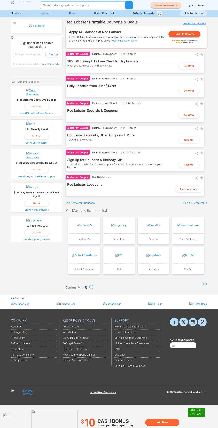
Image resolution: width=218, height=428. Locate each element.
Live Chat (119, 354)
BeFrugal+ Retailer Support (129, 365)
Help (200, 5)
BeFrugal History (20, 343)
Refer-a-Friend (71, 326)
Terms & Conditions (22, 354)
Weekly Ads (69, 332)
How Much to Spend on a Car (79, 354)
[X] (183, 322)
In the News (18, 349)
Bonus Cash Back (104, 13)
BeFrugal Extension (73, 343)
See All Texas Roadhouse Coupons (36, 113)
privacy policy (129, 40)
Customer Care (123, 360)
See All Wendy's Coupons (37, 210)
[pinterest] (202, 322)
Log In (189, 5)
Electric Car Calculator (75, 360)
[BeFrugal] (24, 2)
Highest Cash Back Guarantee (131, 343)
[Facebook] (174, 322)
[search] (129, 5)
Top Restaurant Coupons (80, 203)
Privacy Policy (54, 64)
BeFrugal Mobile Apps (75, 337)
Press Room (18, 337)
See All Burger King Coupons (36, 239)
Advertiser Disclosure (103, 392)
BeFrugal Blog (19, 332)
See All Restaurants (194, 23)
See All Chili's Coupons (37, 143)
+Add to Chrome (193, 13)
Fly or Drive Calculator (75, 349)
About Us (16, 326)
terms (116, 40)
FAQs (117, 349)
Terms (43, 64)
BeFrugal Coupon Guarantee (130, 337)
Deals (72, 13)
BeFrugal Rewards (144, 13)
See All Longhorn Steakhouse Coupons (36, 176)
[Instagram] (193, 322)
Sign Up (188, 140)
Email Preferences (125, 332)
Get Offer (189, 66)
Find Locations (189, 189)
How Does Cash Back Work (130, 326)
